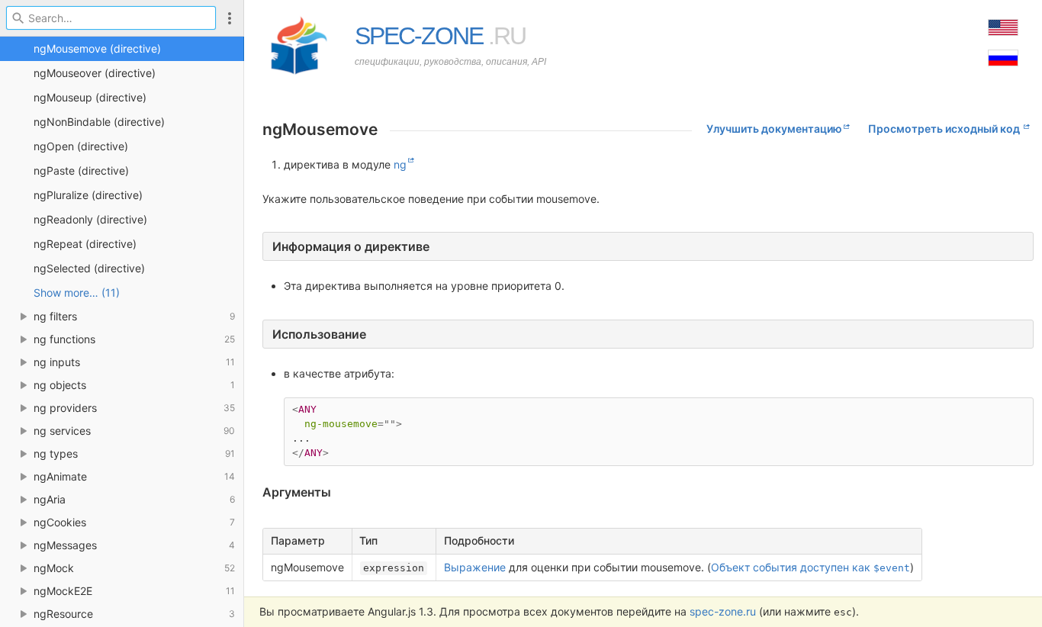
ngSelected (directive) (89, 268)
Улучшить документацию (774, 128)
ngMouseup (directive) (90, 97)
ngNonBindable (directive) (99, 121)
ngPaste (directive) (81, 170)
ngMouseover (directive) (95, 72)
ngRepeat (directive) (85, 243)
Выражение (475, 567)
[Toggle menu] (229, 18)
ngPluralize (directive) (88, 194)
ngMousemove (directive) (97, 48)
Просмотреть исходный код (945, 128)
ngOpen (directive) (81, 146)
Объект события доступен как (810, 567)
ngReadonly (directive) (90, 219)
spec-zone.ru (723, 611)
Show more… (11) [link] (77, 292)
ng (400, 164)
